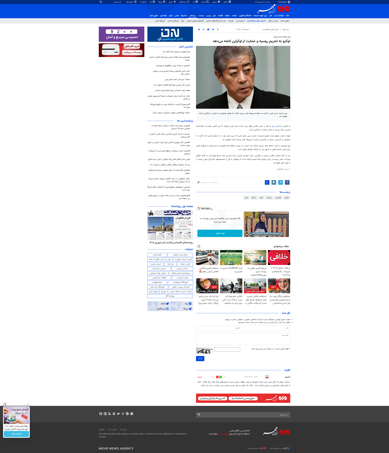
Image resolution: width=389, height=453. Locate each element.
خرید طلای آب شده (156, 259)
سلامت (234, 15)
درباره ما (123, 429)
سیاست (201, 15)
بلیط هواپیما (157, 282)
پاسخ (200, 377)
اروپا (182, 20)
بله (194, 2)
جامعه (227, 15)
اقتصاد (220, 15)
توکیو (287, 197)
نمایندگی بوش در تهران (181, 287)
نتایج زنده (143, 2)
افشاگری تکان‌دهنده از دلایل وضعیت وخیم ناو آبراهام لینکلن (169, 172)
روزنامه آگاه (170, 296)
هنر (270, 15)
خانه (287, 15)
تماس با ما (112, 429)
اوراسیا (230, 20)
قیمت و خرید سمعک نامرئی (180, 291)
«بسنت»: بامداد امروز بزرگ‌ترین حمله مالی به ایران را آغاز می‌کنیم (169, 135)
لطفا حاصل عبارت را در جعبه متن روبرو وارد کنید (270, 349)
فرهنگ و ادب (279, 15)
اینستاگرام (183, 2)
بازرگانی (102, 429)
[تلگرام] (132, 414)
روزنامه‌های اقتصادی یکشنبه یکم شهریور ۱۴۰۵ (171, 242)
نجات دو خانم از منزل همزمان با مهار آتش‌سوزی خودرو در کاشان (169, 97)
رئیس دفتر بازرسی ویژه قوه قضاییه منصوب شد (171, 84)
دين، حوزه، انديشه (260, 15)
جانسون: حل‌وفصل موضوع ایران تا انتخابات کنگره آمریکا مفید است (168, 189)
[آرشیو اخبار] (105, 414)
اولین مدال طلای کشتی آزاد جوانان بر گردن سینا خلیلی (169, 159)
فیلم (170, 15)
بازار (214, 15)
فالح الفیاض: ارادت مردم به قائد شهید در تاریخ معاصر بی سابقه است (169, 197)
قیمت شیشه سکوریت (183, 259)
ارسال (200, 358)
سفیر (169, 259)
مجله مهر (163, 15)
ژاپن (246, 197)
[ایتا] (101, 414)
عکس (177, 15)
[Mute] (251, 234)
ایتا (151, 2)
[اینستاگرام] (123, 414)
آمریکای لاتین (160, 20)
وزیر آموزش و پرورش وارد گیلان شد (176, 51)
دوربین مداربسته (159, 268)
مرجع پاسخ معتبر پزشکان (181, 273)
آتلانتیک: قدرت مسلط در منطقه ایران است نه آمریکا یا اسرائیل (169, 152)
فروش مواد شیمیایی (158, 273)
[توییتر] (118, 414)
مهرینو (163, 291)
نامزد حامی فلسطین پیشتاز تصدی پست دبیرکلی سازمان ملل (171, 73)
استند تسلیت (155, 264)
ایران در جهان (273, 20)
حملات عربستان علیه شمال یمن (177, 79)
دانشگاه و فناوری (245, 15)
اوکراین (278, 197)
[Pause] (247, 234)
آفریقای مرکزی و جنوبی (195, 20)
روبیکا (160, 2)
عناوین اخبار (285, 20)
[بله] (127, 414)
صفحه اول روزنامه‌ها (182, 206)
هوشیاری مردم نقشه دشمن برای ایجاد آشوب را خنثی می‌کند (169, 59)
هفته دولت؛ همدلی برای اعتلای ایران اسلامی (172, 90)
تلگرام (226, 2)
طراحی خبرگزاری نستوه (277, 448)
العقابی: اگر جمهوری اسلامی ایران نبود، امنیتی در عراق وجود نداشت (169, 144)
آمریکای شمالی (173, 20)
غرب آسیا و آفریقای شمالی (216, 20)
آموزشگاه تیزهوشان (180, 282)
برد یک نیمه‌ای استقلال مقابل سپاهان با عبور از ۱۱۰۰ (170, 164)
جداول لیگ (130, 2)
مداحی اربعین (182, 268)
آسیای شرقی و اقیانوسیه (256, 20)
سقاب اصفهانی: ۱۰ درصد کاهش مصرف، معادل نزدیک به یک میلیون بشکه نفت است (169, 180)
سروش (214, 2)
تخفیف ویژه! (16, 434)
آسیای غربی (240, 20)
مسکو (254, 197)
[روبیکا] (114, 414)
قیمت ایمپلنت (182, 277)
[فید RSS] (109, 414)
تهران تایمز (153, 291)
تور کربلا (170, 264)
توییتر (171, 2)
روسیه (269, 197)
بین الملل (285, 29)
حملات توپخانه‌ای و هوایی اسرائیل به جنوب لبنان (171, 112)
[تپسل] (198, 208)
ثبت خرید (219, 233)
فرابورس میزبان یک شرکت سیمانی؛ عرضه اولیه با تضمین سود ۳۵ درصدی (171, 127)
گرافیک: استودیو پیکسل (255, 448)
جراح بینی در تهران (180, 254)
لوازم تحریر (157, 254)
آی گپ (203, 2)
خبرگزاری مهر (277, 126)
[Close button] (28, 404)
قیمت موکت (185, 264)
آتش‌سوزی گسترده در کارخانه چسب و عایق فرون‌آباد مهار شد (170, 106)
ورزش (208, 15)
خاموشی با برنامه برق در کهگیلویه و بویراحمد (173, 65)
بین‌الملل (192, 15)
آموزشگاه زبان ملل (158, 287)
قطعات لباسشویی (159, 277)
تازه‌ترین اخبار (186, 47)
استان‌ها (184, 15)
